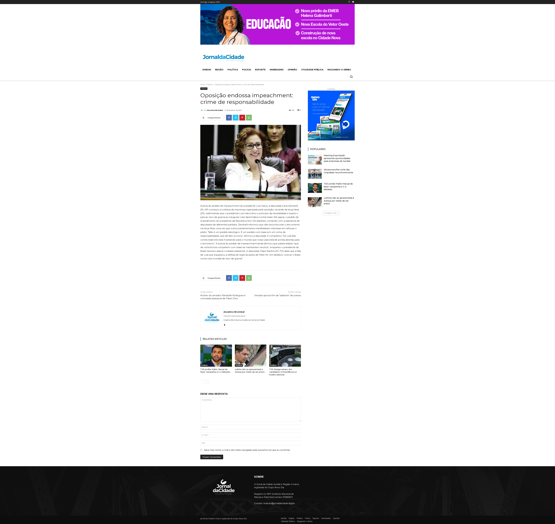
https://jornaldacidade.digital (234, 316)
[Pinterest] (242, 117)
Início (202, 84)
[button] (351, 76)
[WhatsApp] (249, 117)
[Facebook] (349, 2)
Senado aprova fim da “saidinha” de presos (277, 295)
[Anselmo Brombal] (202, 110)
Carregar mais (330, 213)
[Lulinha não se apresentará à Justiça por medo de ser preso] (251, 356)
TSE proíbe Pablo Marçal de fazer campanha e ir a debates (215, 370)
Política (210, 84)
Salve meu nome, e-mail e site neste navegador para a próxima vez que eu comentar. (247, 450)
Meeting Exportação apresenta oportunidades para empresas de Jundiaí (337, 158)
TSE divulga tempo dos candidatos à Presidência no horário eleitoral (283, 372)
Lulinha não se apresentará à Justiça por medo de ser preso (250, 370)
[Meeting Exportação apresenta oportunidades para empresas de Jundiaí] (315, 160)
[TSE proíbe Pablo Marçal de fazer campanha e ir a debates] (216, 356)
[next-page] (207, 381)
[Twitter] (235, 117)
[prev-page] (202, 381)
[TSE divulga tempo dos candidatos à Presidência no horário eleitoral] (285, 356)
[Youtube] (353, 2)
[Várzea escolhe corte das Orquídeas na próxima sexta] (315, 174)
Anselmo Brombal (215, 110)
